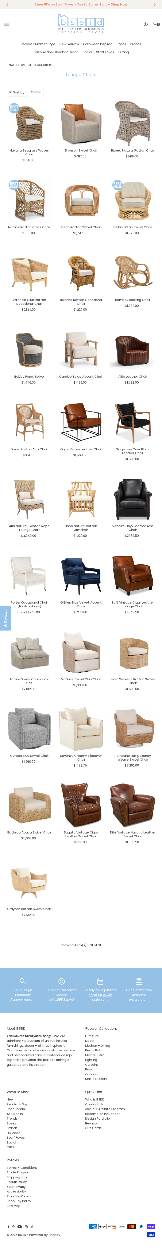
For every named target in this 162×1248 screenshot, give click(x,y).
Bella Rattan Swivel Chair (132, 227)
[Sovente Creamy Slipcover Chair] (81, 729)
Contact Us (94, 1104)
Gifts (10, 1147)
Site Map (13, 1205)
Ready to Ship (17, 1104)
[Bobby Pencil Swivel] (29, 350)
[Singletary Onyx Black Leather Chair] (132, 422)
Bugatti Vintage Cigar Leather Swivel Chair (81, 834)
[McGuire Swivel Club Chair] (81, 652)
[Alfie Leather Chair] (132, 350)
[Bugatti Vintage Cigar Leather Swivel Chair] (81, 805)
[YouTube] (20, 1227)
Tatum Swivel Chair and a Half (29, 681)
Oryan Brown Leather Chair (81, 449)
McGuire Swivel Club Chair (81, 679)
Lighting (91, 1059)
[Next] (154, 4)
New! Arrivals (69, 44)
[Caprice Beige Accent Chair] (81, 350)
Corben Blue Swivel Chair (29, 755)
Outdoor (92, 1074)
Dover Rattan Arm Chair (29, 449)
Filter (37, 92)
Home (10, 65)
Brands (135, 44)
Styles (121, 44)
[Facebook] (8, 1227)
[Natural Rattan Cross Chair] (29, 200)
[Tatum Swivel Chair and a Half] (29, 652)
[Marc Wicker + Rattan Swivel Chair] (132, 652)
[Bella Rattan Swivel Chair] (132, 200)
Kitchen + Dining (97, 1045)
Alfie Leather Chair (132, 376)
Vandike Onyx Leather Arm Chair (132, 528)
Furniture (92, 1036)
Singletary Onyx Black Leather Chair (132, 451)
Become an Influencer (102, 1114)
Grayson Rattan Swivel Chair (29, 909)
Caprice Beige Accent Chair (81, 376)
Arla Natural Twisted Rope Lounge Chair (29, 528)
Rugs (89, 1069)
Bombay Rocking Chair (132, 300)
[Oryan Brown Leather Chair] (81, 422)
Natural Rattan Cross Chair (29, 227)
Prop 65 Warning (19, 1196)
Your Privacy (16, 1186)
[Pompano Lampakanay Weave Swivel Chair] (132, 729)
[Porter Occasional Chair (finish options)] (29, 575)
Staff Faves (105, 52)
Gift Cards (93, 1128)
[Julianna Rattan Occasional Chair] (81, 273)
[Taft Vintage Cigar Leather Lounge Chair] (132, 575)
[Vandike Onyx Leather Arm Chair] (132, 499)
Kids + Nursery (96, 1079)
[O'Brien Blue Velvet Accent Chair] (81, 575)
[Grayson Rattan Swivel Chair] (29, 882)
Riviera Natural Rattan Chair (132, 150)
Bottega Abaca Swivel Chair (29, 832)
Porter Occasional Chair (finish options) (29, 604)
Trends (12, 1118)
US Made (13, 1133)
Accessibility (16, 1191)
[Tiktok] (32, 1227)
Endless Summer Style (38, 44)
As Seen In (15, 1114)
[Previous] (7, 4)
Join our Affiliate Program (105, 1109)
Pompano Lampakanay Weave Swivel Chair (133, 757)
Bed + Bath (94, 1050)
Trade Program (18, 1172)
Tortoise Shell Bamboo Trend (55, 52)
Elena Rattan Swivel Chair (81, 227)
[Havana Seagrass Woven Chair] (29, 123)
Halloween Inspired (97, 44)
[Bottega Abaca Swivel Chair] (29, 805)
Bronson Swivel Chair (81, 150)
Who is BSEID (94, 1099)
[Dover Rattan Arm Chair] (29, 422)
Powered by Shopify (44, 1235)
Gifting (123, 52)
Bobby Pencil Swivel (29, 376)
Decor (89, 1040)
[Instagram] (26, 1227)
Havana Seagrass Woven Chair (29, 152)
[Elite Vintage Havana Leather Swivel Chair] (132, 805)
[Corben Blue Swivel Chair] (29, 729)
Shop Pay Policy (19, 1201)
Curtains (92, 1064)
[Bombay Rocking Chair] (132, 273)
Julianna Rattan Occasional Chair (81, 302)
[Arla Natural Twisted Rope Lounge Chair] (29, 499)
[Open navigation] (6, 24)
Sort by (18, 92)
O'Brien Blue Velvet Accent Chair (81, 604)
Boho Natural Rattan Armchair (81, 528)
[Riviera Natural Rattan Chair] (132, 123)
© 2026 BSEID (16, 1235)
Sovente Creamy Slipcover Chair (81, 757)
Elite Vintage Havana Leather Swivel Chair (132, 834)
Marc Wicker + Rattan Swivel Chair (133, 681)
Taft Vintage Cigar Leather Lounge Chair (133, 604)
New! (10, 1099)
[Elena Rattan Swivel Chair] (81, 200)
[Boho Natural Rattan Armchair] (81, 499)
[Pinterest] (13, 1227)
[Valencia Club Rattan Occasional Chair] (29, 273)
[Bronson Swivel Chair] (81, 123)
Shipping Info (17, 1177)
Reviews (91, 1123)
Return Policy (17, 1182)
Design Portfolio (97, 1118)
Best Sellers (16, 1109)
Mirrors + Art (94, 1055)
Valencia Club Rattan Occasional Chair (29, 302)
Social (87, 52)
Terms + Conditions (22, 1167)
